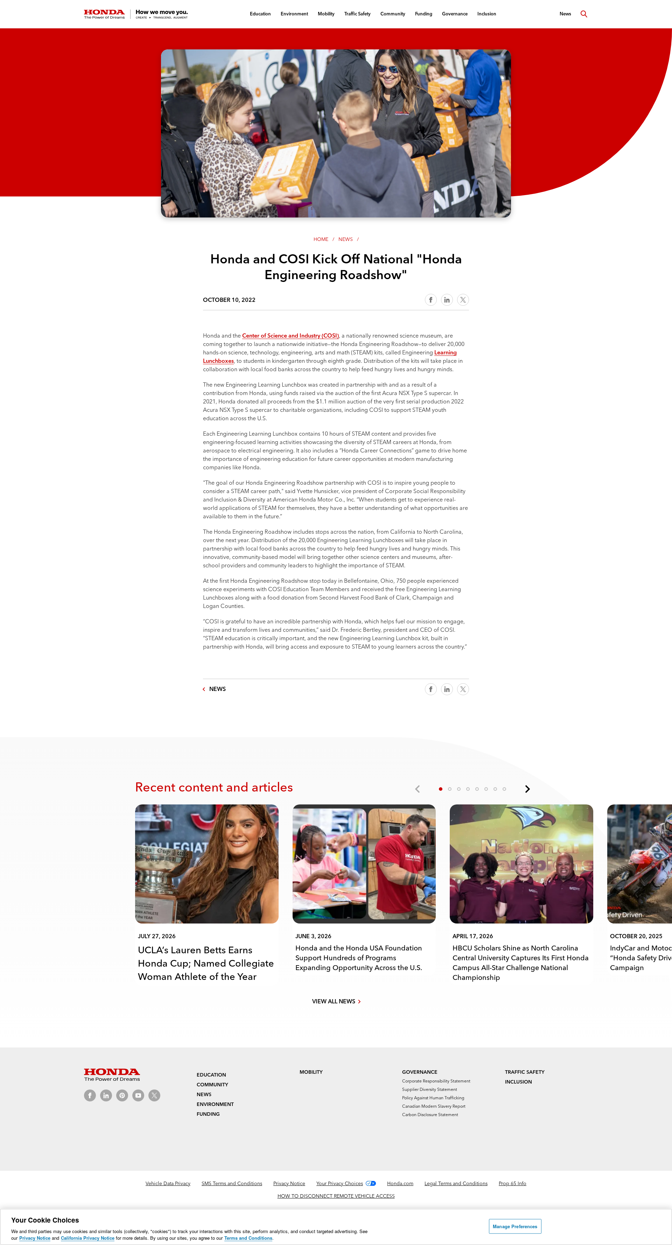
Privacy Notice (289, 1183)
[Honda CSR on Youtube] (138, 1095)
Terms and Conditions (248, 1237)
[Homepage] (136, 14)
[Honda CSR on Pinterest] (122, 1095)
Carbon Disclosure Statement (430, 1114)
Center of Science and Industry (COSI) (290, 335)
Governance (420, 1072)
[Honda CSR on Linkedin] (106, 1095)
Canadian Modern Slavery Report (433, 1106)
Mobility (311, 1072)
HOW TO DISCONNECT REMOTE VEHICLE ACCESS (336, 1196)
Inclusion (518, 1082)
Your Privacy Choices (339, 1183)
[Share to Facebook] (431, 300)
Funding (208, 1114)
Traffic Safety (525, 1072)
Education (211, 1075)
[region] (336, 1227)
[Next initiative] (527, 789)
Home (321, 239)
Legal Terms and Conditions (456, 1183)
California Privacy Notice (87, 1237)
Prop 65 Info (512, 1183)
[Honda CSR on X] (154, 1095)
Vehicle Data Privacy (168, 1183)
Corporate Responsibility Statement (436, 1081)
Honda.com (400, 1183)
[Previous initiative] (418, 789)
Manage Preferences (515, 1226)
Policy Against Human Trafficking (433, 1097)
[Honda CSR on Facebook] (90, 1095)
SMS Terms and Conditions (232, 1183)
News (345, 239)
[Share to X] (463, 300)
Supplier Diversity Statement (429, 1089)
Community (212, 1084)
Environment (215, 1104)
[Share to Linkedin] (447, 300)
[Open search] (584, 14)
